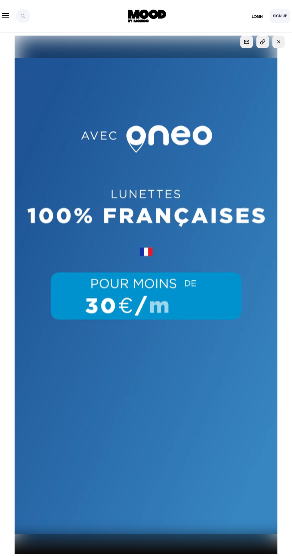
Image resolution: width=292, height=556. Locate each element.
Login (257, 16)
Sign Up (280, 16)
